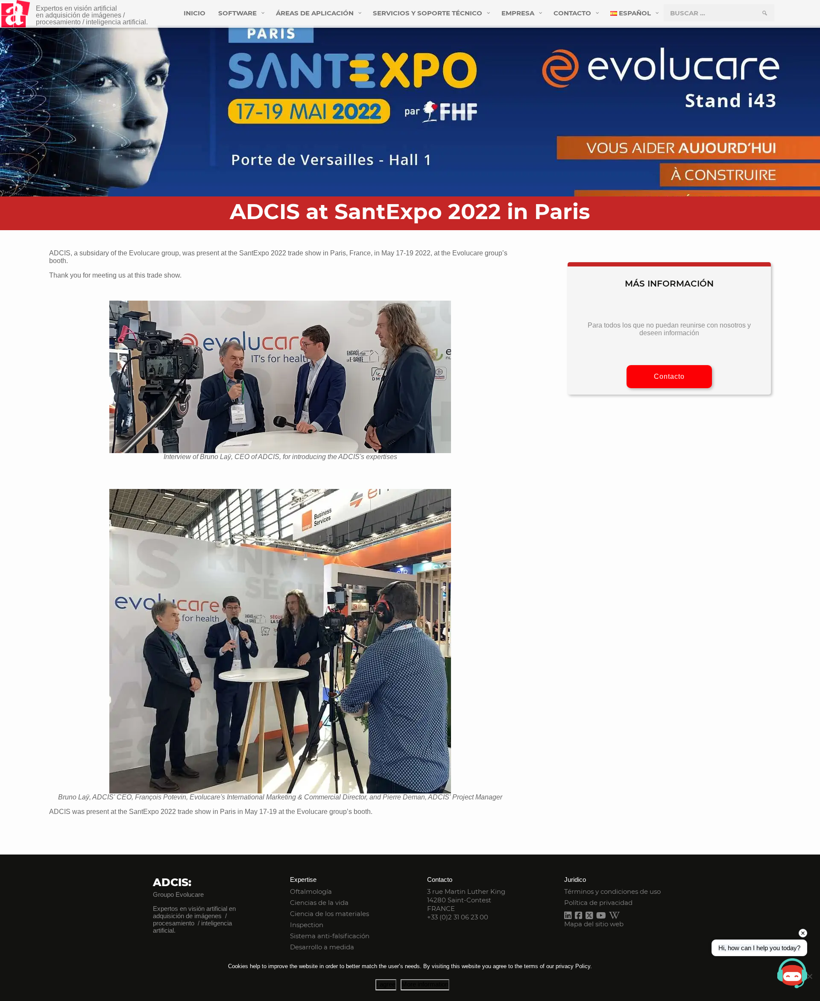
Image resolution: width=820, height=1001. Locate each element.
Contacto (669, 376)
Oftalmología (311, 891)
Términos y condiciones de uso (612, 891)
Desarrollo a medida (322, 947)
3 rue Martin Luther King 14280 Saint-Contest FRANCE (466, 900)
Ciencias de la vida (319, 903)
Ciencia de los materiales (329, 914)
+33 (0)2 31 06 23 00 (457, 917)
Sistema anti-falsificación (329, 936)
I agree (385, 984)
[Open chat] (792, 973)
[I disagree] (809, 976)
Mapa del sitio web (594, 924)
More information (424, 984)
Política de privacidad (598, 903)
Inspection (306, 925)
